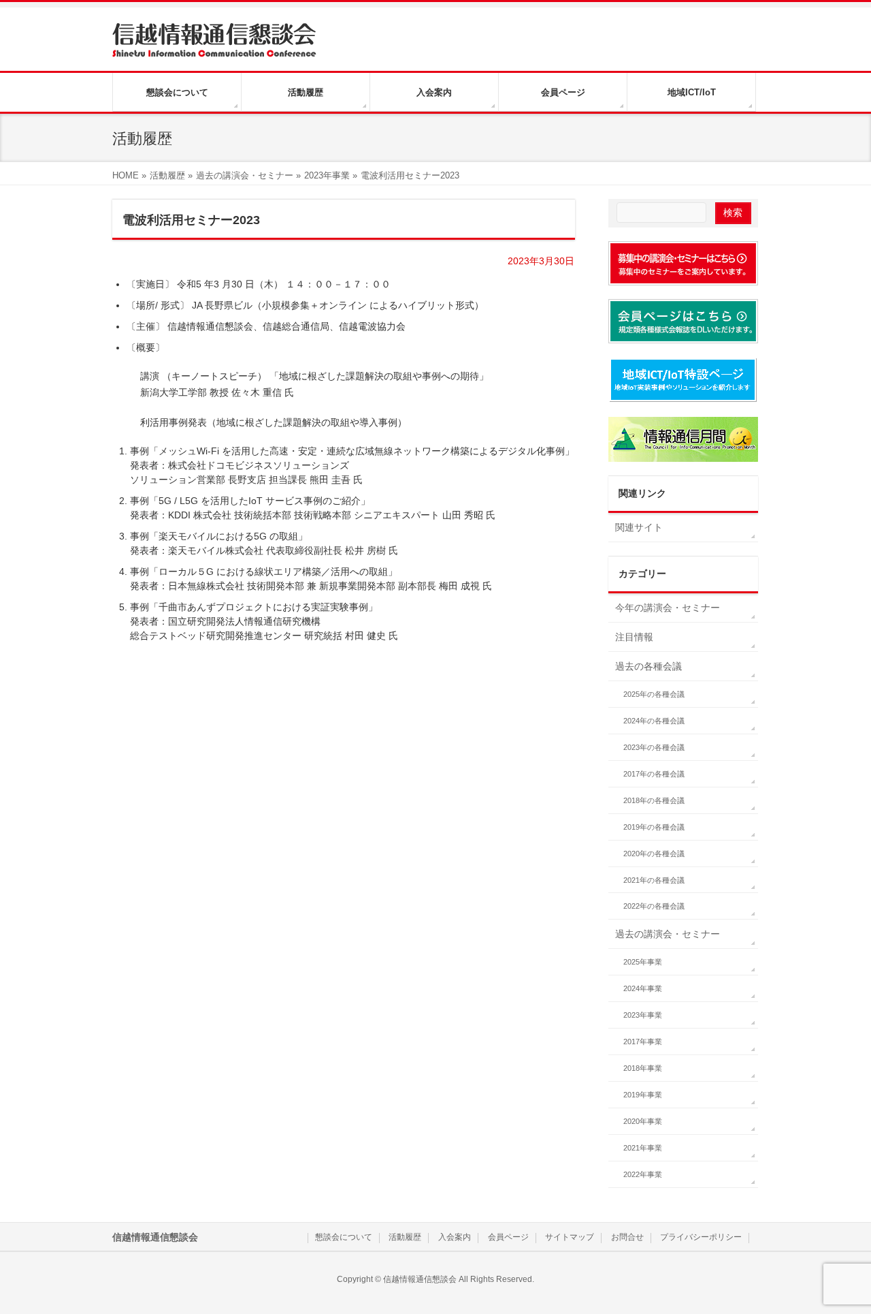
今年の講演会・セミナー (667, 607)
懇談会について (343, 1237)
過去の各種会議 (648, 666)
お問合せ (627, 1237)
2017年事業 (642, 1041)
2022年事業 (642, 1174)
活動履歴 (405, 1237)
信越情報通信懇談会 (420, 1279)
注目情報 (634, 636)
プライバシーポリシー (701, 1237)
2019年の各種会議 (654, 827)
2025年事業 (642, 962)
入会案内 (454, 1237)
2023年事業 (642, 1015)
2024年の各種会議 (654, 721)
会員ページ (508, 1237)
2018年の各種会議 (654, 800)
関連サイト (639, 527)
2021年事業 (642, 1148)
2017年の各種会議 (654, 774)
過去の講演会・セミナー (667, 933)
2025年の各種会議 (654, 694)
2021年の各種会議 (654, 880)
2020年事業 (642, 1121)
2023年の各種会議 (654, 747)
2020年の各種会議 (654, 853)
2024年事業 (642, 988)
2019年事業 (642, 1095)
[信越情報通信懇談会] (214, 42)
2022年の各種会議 (654, 906)
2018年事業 (642, 1068)
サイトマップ (569, 1237)
